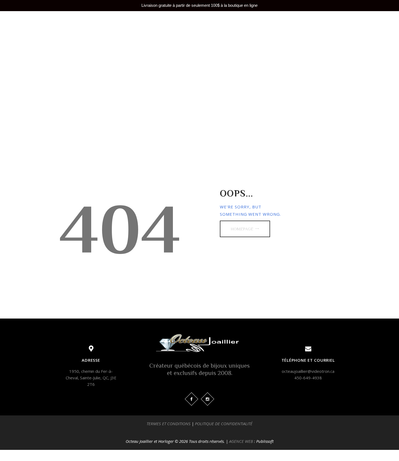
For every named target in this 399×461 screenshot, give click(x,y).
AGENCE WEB (241, 441)
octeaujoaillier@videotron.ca (308, 371)
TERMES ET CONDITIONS (169, 423)
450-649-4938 (308, 377)
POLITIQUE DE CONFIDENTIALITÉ (223, 423)
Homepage (242, 229)
